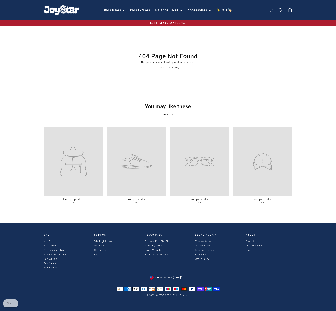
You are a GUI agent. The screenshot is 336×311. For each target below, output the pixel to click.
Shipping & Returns (205, 250)
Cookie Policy (202, 259)
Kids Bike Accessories (55, 254)
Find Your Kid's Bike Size (157, 241)
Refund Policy (202, 254)
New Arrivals (50, 259)
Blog (248, 250)
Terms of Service (204, 241)
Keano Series (51, 267)
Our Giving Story (254, 245)
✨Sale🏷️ (224, 10)
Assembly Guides (154, 245)
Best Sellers (50, 263)
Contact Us (100, 250)
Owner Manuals (153, 250)
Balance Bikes (167, 10)
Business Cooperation (156, 254)
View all (168, 114)
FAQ (96, 254)
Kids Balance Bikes (54, 250)
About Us (250, 241)
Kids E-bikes (140, 10)
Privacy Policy (202, 245)
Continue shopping (168, 67)
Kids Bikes (113, 10)
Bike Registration (103, 241)
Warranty (99, 245)
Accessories (197, 10)
